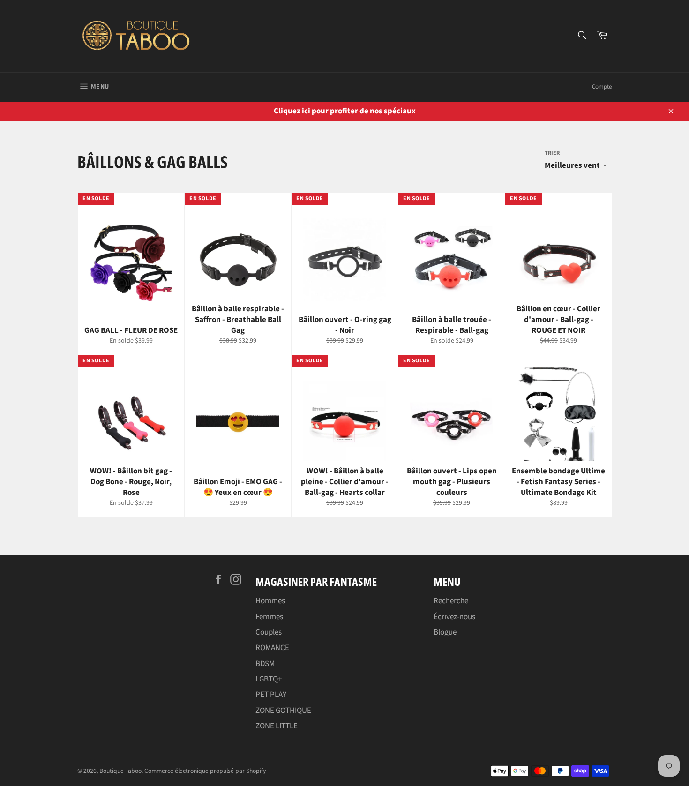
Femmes (269, 616)
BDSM (265, 663)
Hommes (270, 600)
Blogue (445, 632)
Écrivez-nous (454, 616)
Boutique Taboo (120, 770)
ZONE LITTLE (276, 726)
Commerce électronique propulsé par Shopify (205, 770)
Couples (268, 632)
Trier (552, 153)
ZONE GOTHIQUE (283, 710)
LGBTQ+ (268, 679)
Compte (602, 86)
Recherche (451, 600)
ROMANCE (272, 647)
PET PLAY (270, 694)
